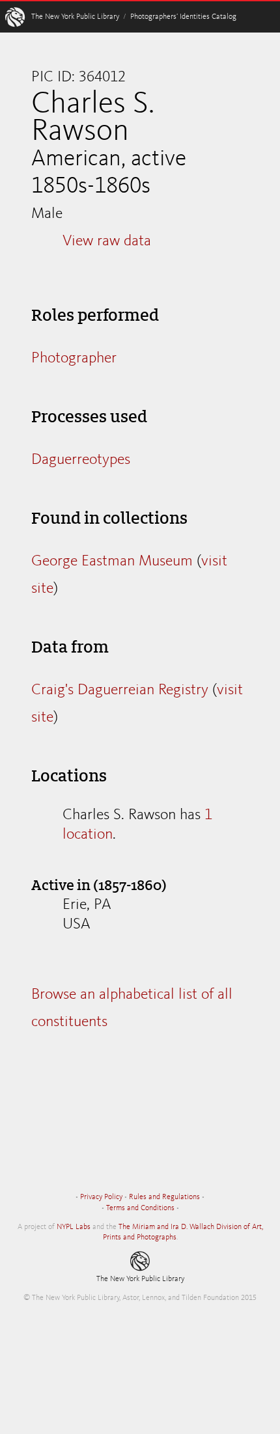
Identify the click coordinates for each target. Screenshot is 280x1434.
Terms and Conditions (140, 1208)
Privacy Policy (101, 1197)
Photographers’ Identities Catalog (183, 17)
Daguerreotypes (80, 460)
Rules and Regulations (164, 1197)
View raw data (107, 241)
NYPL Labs (74, 1227)
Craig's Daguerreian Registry (119, 690)
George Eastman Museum (112, 561)
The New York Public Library (75, 17)
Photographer (74, 358)
